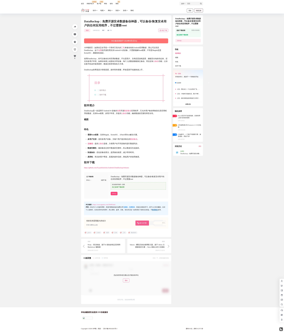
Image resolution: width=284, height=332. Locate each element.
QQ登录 (179, 83)
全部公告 (188, 104)
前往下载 (164, 30)
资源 (117, 10)
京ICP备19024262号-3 (110, 328)
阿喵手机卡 (90, 2)
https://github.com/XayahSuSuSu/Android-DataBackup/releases (106, 168)
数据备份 (127, 111)
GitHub (114, 193)
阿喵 (139, 41)
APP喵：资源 (96, 328)
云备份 (156, 61)
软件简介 (103, 90)
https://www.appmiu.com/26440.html (104, 204)
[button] (281, 329)
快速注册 (198, 10)
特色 (176, 62)
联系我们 (155, 210)
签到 (111, 3)
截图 (176, 57)
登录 (190, 10)
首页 (82, 3)
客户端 (99, 2)
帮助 (105, 3)
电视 (102, 10)
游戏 (124, 10)
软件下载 (103, 95)
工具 (123, 48)
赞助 (117, 2)
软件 (94, 10)
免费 (100, 50)
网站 (109, 10)
